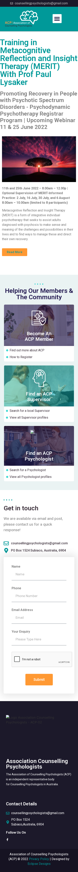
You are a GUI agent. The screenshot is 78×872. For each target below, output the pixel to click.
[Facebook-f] (7, 839)
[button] (57, 18)
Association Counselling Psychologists (37, 764)
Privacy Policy (39, 859)
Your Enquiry (21, 631)
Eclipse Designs (39, 864)
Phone (16, 588)
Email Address (22, 610)
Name (16, 566)
